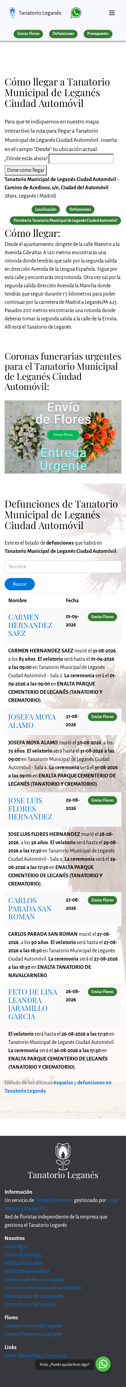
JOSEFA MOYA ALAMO (32, 720)
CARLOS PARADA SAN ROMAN (29, 908)
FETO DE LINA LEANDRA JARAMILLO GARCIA (32, 1004)
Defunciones (63, 34)
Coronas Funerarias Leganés (34, 1326)
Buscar (20, 584)
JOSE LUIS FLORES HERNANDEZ (30, 808)
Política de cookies (24, 1263)
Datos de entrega (23, 1255)
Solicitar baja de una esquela (34, 1296)
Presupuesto (98, 34)
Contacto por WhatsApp (30, 1304)
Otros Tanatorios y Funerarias (35, 1356)
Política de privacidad (27, 1271)
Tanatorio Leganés (40, 13)
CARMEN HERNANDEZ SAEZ (30, 625)
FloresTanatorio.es (54, 1200)
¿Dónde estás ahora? (26, 158)
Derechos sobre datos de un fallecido (43, 1288)
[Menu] (112, 10)
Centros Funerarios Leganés (33, 1334)
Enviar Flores (28, 34)
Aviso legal (16, 1246)
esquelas (63, 1083)
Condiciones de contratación (34, 1280)
